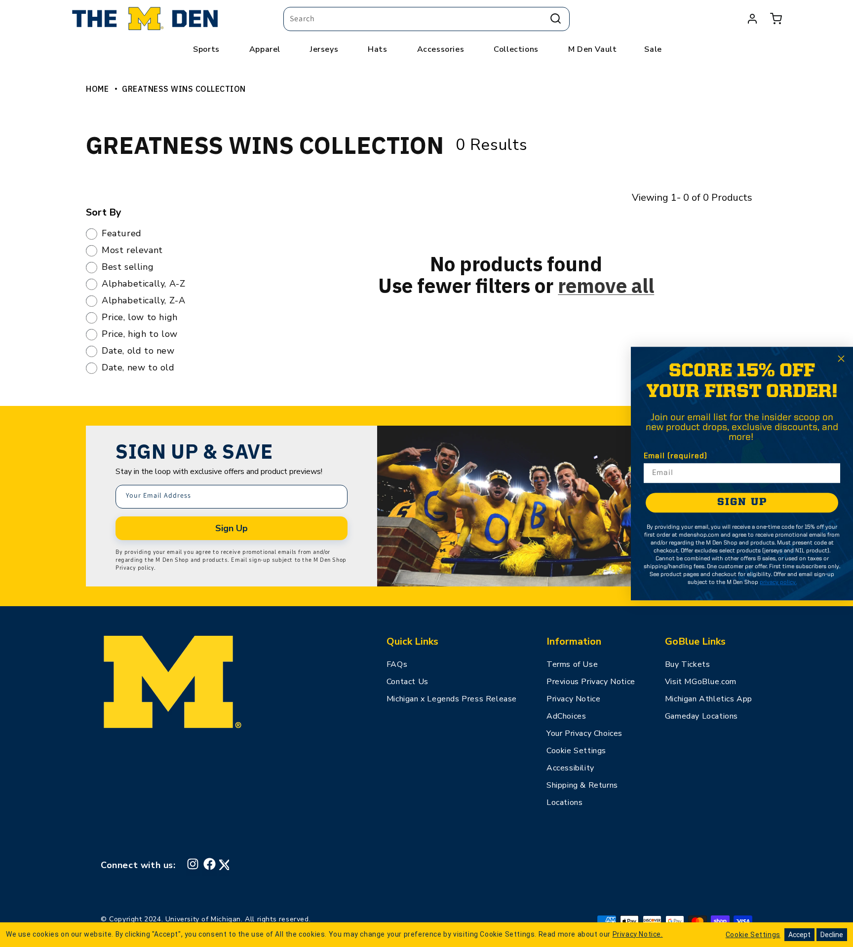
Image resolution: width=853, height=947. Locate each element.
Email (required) (675, 456)
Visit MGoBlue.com (701, 682)
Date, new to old (138, 368)
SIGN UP (742, 502)
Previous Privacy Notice (590, 682)
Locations (564, 802)
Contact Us (407, 682)
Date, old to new (138, 351)
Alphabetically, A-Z (143, 284)
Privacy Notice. (638, 934)
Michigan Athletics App (708, 699)
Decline (831, 935)
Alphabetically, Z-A (143, 300)
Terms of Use (572, 664)
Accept (799, 935)
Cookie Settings (576, 751)
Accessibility (570, 768)
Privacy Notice (573, 699)
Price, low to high (140, 317)
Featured (122, 233)
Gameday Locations (701, 716)
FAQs (397, 664)
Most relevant (132, 250)
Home (97, 88)
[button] (776, 19)
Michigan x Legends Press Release (452, 699)
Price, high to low (140, 334)
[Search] (556, 19)
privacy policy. (778, 582)
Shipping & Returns (582, 785)
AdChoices (566, 716)
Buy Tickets (687, 664)
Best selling (128, 267)
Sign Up (231, 528)
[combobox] (426, 19)
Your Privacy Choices (584, 733)
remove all (606, 285)
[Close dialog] (841, 358)
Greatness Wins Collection (184, 88)
